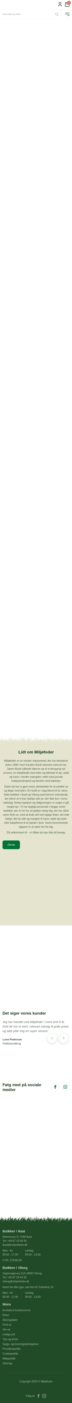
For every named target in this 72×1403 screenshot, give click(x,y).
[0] (67, 5)
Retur (6, 1315)
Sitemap (7, 1363)
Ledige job (9, 1334)
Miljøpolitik (9, 1358)
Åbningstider (10, 1320)
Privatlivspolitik (11, 1348)
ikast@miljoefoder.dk (15, 1244)
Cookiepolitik (10, 1353)
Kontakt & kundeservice (17, 1310)
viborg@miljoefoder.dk (16, 1281)
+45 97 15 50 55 (17, 1240)
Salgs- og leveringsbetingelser (21, 1344)
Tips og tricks (10, 1339)
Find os (7, 1324)
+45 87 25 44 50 (17, 1277)
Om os (11, 844)
